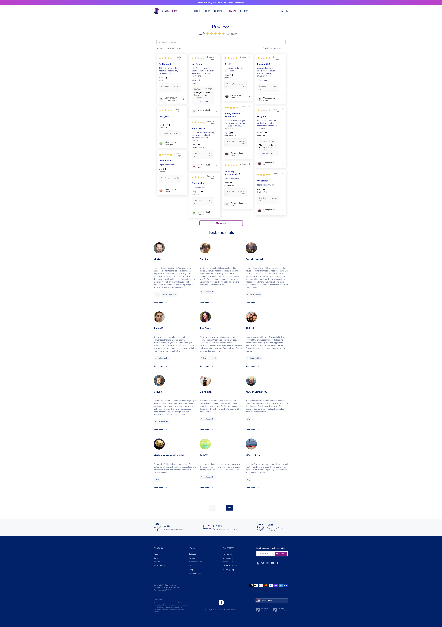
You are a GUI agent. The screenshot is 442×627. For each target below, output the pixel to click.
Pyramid (213, 358)
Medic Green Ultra (169, 295)
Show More (196, 76)
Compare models (196, 562)
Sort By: (266, 48)
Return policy (228, 562)
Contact (157, 558)
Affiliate (157, 562)
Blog (191, 570)
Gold (156, 480)
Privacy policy (228, 570)
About (156, 554)
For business (194, 558)
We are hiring (159, 566)
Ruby (157, 295)
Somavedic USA (217, 610)
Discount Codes (195, 573)
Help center (227, 554)
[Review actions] (184, 56)
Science (192, 554)
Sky (248, 419)
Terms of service (230, 566)
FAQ (190, 566)
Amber (203, 358)
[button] (241, 33)
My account (228, 558)
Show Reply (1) (166, 133)
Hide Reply (197, 89)
